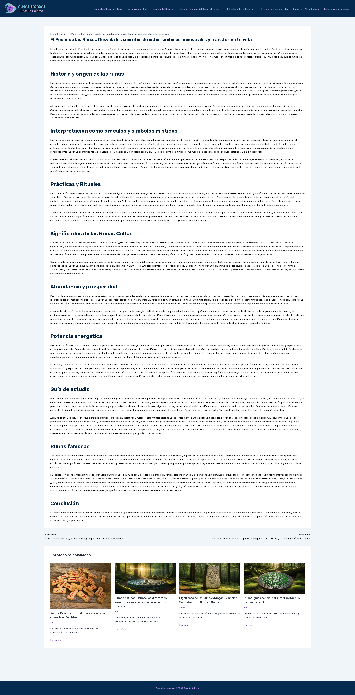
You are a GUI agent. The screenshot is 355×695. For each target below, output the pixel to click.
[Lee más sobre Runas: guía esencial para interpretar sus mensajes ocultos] (274, 578)
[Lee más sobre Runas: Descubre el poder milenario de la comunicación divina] (80, 585)
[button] (220, 8)
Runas (53, 622)
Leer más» (55, 640)
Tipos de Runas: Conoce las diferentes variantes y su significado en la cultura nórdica (141, 602)
